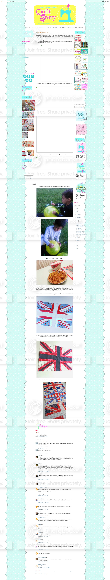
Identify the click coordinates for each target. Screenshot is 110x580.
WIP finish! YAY (78, 228)
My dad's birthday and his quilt (42, 32)
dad (39, 436)
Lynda (39, 463)
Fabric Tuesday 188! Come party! (81, 234)
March (78, 239)
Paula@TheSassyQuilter (42, 557)
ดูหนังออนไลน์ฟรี (41, 564)
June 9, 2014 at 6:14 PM (43, 549)
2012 (76, 245)
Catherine (39, 532)
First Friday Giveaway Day (80, 231)
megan (41, 436)
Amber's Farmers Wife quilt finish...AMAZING (80, 226)
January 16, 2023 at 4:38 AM (44, 567)
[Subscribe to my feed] (30, 81)
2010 (76, 248)
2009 (76, 249)
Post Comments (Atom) (43, 573)
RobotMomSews (40, 544)
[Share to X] (44, 435)
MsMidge (39, 539)
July (77, 220)
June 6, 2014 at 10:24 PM (43, 529)
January (78, 242)
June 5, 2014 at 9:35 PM (43, 495)
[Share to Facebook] (45, 435)
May (77, 236)
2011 (76, 246)
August (78, 218)
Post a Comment (38, 569)
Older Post (71, 571)
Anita (39, 511)
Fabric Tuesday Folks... (79, 229)
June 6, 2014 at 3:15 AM (43, 509)
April (77, 237)
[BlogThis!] (43, 435)
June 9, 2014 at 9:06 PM (43, 561)
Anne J (39, 505)
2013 (76, 243)
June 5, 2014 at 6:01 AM (43, 446)
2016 (76, 208)
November (78, 214)
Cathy (39, 474)
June (77, 221)
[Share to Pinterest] (46, 435)
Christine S (40, 498)
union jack (45, 436)
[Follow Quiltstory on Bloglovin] (79, 107)
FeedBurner (31, 178)
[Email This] (41, 435)
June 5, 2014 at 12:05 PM (43, 485)
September (78, 217)
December (78, 212)
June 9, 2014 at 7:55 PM (43, 554)
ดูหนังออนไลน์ (40, 565)
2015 (76, 209)
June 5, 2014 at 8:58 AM (43, 460)
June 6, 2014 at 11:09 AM (43, 514)
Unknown (39, 524)
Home (54, 571)
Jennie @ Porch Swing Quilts (42, 487)
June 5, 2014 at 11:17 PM (43, 502)
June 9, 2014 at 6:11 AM (43, 542)
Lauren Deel (40, 482)
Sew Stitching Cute (41, 517)
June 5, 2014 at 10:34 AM (43, 479)
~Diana (39, 455)
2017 (76, 206)
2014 (76, 211)
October (78, 215)
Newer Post (37, 571)
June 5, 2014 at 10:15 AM (43, 471)
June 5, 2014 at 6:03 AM (43, 452)
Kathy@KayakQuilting (41, 441)
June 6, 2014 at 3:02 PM (43, 521)
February (78, 240)
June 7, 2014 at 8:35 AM (43, 536)
